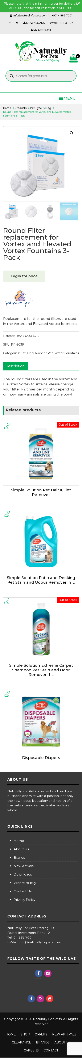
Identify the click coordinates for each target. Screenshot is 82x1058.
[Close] (79, 3)
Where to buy (25, 883)
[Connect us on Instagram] (17, 22)
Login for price (24, 276)
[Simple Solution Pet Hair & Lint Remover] (41, 453)
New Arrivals (23, 866)
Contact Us (23, 891)
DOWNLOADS (35, 22)
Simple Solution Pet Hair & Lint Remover (41, 492)
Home (19, 841)
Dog (30, 353)
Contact (51, 1050)
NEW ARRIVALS (64, 1034)
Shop (25, 1034)
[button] (71, 133)
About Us (21, 849)
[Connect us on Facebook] (10, 22)
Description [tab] (15, 366)
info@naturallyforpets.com (30, 15)
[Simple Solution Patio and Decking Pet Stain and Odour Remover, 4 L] (41, 541)
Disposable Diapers (41, 757)
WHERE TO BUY (62, 22)
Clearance (21, 1042)
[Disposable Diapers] (41, 721)
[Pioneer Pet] (19, 299)
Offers (41, 1034)
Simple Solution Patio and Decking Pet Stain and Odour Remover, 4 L (41, 580)
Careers (31, 1050)
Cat (23, 353)
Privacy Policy (24, 900)
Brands (19, 858)
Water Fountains (66, 353)
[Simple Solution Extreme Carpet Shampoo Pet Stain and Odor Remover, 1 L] (41, 629)
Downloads (23, 874)
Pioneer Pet (44, 353)
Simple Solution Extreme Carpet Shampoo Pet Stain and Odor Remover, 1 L (41, 670)
